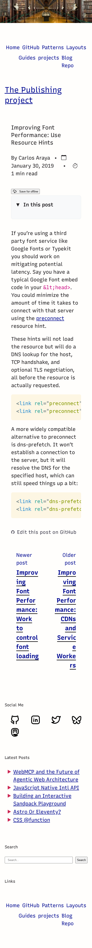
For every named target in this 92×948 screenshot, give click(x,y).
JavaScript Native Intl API (46, 788)
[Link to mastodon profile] (15, 736)
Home (13, 47)
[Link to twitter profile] (56, 723)
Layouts (76, 47)
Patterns (53, 47)
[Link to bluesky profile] (76, 723)
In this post (38, 205)
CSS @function (31, 820)
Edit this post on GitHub (46, 532)
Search (81, 860)
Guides (27, 58)
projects (48, 58)
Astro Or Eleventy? (37, 812)
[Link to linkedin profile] (35, 723)
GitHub (30, 47)
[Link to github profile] (15, 723)
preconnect (50, 318)
